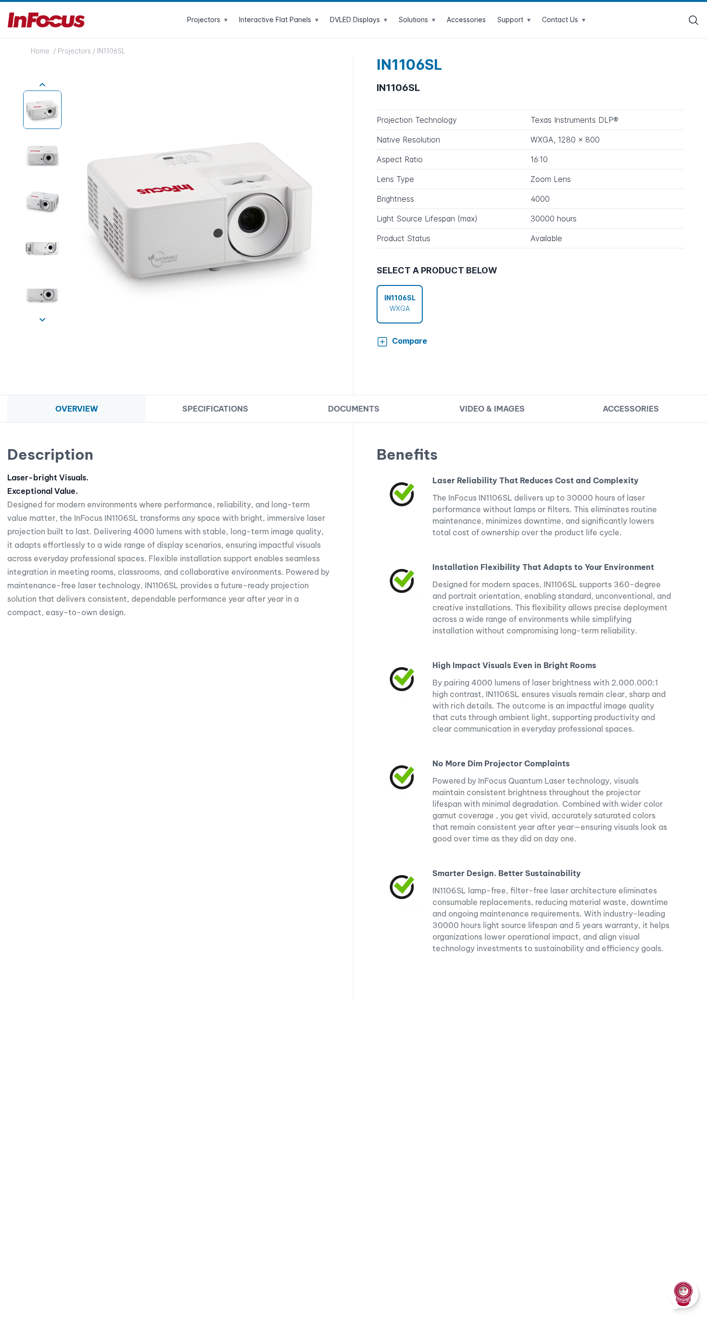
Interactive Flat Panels (278, 19)
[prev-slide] (42, 84)
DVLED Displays (358, 19)
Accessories (466, 19)
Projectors (207, 19)
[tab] (76, 409)
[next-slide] (42, 319)
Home (41, 51)
